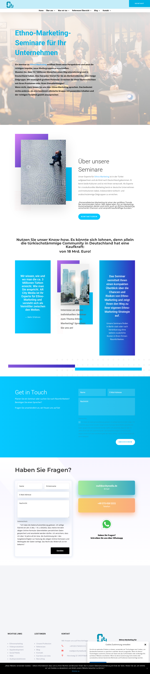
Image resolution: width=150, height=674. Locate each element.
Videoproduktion (16, 646)
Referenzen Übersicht (80, 11)
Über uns (49, 11)
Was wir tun (62, 11)
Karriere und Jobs (43, 656)
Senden (60, 550)
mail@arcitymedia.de (106, 485)
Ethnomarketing (16, 643)
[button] (145, 644)
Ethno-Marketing (38, 64)
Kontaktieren (89, 216)
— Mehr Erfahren (32, 317)
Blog (96, 11)
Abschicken (125, 442)
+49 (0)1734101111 (78, 646)
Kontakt (139, 3)
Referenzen (40, 646)
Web (11, 656)
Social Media (14, 653)
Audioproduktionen (17, 659)
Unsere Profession (43, 643)
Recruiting (40, 659)
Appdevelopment (16, 649)
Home (41, 11)
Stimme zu (75, 671)
